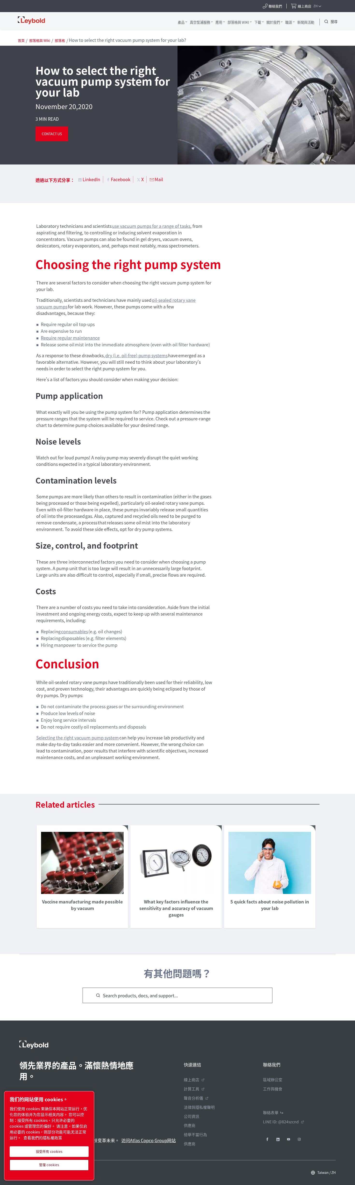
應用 (218, 22)
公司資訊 (191, 1116)
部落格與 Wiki (238, 22)
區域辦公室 (272, 1079)
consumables (74, 631)
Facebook (120, 179)
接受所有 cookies (49, 1151)
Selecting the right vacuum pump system (77, 737)
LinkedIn (91, 179)
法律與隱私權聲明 (199, 1107)
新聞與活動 (305, 22)
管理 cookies (49, 1165)
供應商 (189, 1125)
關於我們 (273, 22)
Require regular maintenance (70, 338)
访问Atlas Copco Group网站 (148, 1140)
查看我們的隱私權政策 (42, 1137)
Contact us (52, 133)
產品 (181, 22)
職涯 (288, 22)
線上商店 (191, 1079)
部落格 (60, 40)
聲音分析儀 (193, 1098)
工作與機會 (272, 1089)
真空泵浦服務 (200, 22)
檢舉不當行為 (195, 1134)
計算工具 (191, 1089)
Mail (159, 179)
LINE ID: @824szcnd (281, 1122)
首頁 (21, 40)
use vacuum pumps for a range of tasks (151, 226)
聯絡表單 (270, 1112)
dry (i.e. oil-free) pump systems (136, 355)
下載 (257, 22)
